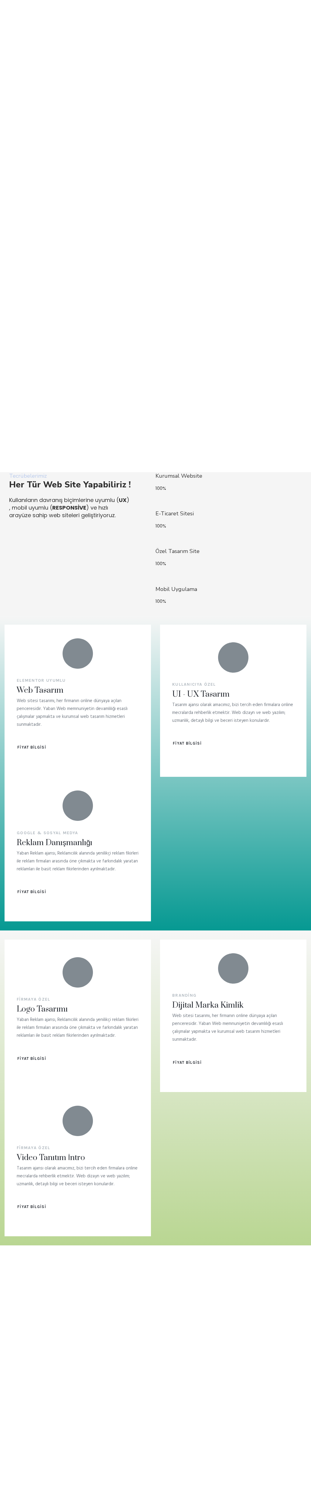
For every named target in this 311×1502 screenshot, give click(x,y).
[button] (32, 747)
